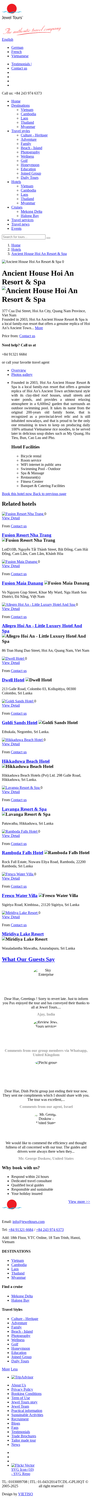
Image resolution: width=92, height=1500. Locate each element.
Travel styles (20, 131)
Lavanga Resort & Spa (24, 809)
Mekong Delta (31, 211)
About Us (18, 1385)
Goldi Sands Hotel (19, 722)
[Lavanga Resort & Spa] (21, 788)
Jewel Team (20, 1406)
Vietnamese (20, 56)
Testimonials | (21, 64)
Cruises (16, 207)
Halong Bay (30, 216)
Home (16, 101)
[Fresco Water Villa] (18, 874)
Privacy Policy (22, 1389)
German (17, 47)
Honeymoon (30, 165)
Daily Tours (29, 178)
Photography (30, 152)
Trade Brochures (23, 1436)
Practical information (26, 1411)
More (39, 328)
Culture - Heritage (34, 135)
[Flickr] (23, 1465)
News (15, 1445)
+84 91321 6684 (20, 1230)
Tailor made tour (23, 1440)
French (16, 52)
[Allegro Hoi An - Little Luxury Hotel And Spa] (39, 604)
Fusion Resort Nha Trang (26, 535)
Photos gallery (22, 375)
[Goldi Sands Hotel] (18, 701)
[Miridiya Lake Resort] (20, 913)
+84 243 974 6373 (50, 1230)
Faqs (14, 1428)
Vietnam (27, 110)
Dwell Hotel (13, 679)
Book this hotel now (17, 494)
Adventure (29, 139)
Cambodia (28, 114)
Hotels (16, 182)
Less (14, 1369)
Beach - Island (31, 148)
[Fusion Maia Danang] (20, 562)
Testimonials (20, 1432)
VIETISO (25, 1494)
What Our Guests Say (28, 959)
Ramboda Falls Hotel (22, 852)
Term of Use (20, 1398)
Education (28, 169)
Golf (24, 161)
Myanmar (28, 127)
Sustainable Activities (27, 1415)
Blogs (15, 1423)
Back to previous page (49, 494)
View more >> (79, 1202)
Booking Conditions (26, 1394)
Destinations (20, 105)
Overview (18, 370)
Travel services (22, 220)
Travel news (20, 224)
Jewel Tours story (24, 1402)
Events (16, 228)
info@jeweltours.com (29, 1222)
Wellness (27, 156)
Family (26, 144)
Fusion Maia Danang (22, 583)
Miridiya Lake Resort (23, 933)
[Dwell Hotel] (13, 658)
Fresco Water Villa (20, 895)
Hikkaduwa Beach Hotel (26, 761)
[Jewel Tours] (12, 18)
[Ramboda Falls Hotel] (20, 831)
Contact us (19, 68)
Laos (24, 118)
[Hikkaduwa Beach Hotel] (23, 740)
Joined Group (31, 173)
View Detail (11, 518)
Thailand (27, 122)
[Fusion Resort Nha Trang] (23, 514)
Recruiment (20, 1419)
